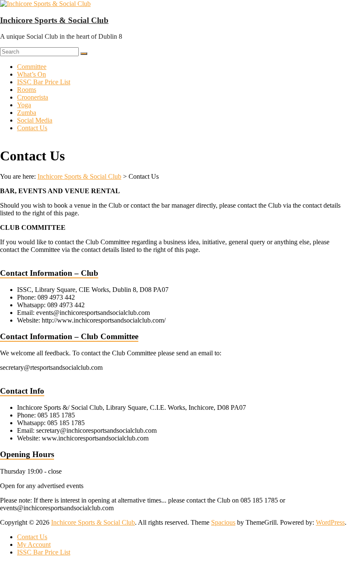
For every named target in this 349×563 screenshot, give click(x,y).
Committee (31, 66)
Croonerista (32, 97)
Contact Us (32, 127)
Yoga (24, 105)
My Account (34, 544)
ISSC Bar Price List (43, 82)
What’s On (31, 74)
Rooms (26, 89)
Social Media (34, 120)
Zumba (26, 112)
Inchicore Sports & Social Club (54, 20)
